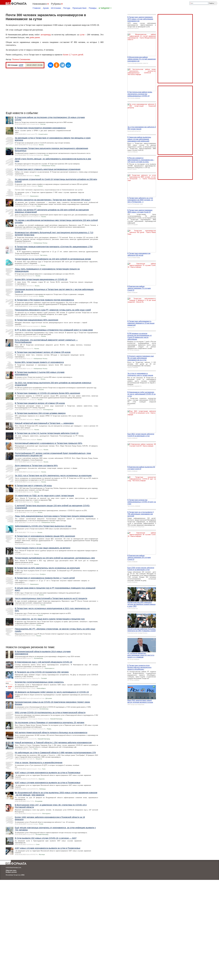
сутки (82, 35)
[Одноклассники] (56, 65)
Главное (37, 8)
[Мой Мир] (68, 65)
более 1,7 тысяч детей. (73, 55)
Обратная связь (11, 870)
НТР (21, 65)
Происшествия (79, 8)
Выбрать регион (11, 872)
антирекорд (46, 35)
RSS (23, 875)
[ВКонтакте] (50, 65)
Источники (56, 8)
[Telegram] (62, 65)
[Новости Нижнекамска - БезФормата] (13, 3)
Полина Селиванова (21, 59)
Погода (66, 8)
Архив (46, 8)
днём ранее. (35, 37)
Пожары (92, 8)
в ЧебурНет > (105, 8)
